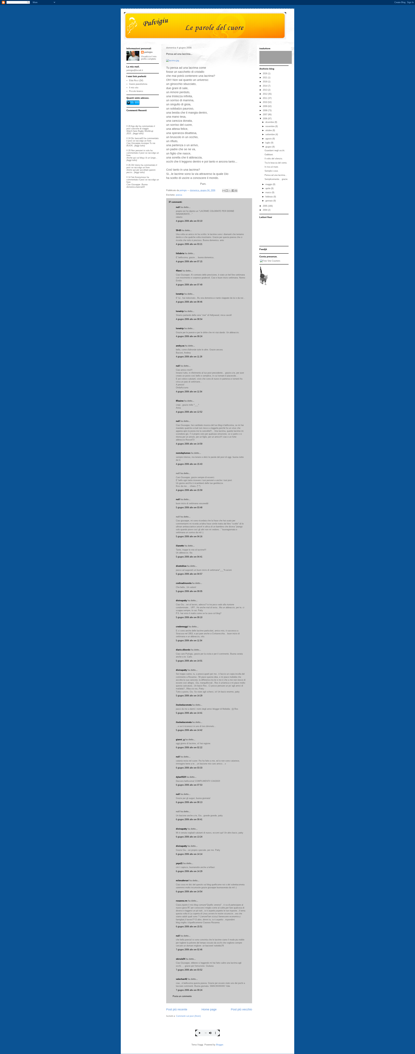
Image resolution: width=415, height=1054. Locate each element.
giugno (268, 147)
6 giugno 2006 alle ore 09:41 (189, 819)
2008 (265, 110)
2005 (265, 206)
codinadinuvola (183, 583)
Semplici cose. (272, 171)
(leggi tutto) (138, 133)
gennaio (269, 200)
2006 (265, 118)
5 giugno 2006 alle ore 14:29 (189, 695)
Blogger (219, 1044)
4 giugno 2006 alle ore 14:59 (189, 444)
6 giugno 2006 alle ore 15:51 (189, 926)
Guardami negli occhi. (275, 150)
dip (136, 126)
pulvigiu (148, 52)
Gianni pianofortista (138, 84)
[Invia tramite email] (223, 190)
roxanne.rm (181, 901)
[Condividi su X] (229, 190)
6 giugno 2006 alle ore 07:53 (189, 785)
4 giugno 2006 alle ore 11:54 (189, 391)
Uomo (137, 165)
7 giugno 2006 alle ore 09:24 (189, 990)
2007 (265, 114)
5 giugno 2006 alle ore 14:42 (189, 730)
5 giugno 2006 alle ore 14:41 (189, 713)
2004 (265, 210)
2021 (265, 77)
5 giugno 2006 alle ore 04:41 (189, 557)
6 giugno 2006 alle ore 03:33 (189, 768)
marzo (268, 192)
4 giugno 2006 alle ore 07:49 (189, 284)
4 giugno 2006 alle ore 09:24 (189, 336)
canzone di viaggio (140, 128)
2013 (265, 90)
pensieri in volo (143, 150)
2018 (265, 81)
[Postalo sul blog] (226, 190)
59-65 (178, 230)
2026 (265, 73)
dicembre (270, 122)
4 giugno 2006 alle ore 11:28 (189, 356)
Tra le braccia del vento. (276, 163)
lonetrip (180, 294)
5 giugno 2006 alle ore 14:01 (189, 661)
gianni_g (180, 739)
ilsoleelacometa (184, 705)
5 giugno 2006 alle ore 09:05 (189, 591)
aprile (268, 188)
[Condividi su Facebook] (233, 190)
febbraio (269, 196)
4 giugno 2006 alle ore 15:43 (189, 464)
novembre (270, 126)
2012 (265, 94)
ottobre (269, 130)
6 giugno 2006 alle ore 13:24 (189, 837)
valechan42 (181, 979)
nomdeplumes (183, 453)
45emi (179, 270)
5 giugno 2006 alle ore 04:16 (189, 536)
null (178, 207)
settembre (270, 134)
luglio (268, 142)
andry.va (180, 346)
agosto (268, 138)
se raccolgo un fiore (142, 141)
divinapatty (181, 600)
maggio (269, 184)
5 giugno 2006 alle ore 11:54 (189, 640)
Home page (209, 1009)
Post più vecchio (241, 1009)
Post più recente (176, 1009)
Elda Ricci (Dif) (136, 80)
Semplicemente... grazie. (276, 179)
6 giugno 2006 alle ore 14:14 (189, 854)
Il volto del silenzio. (274, 158)
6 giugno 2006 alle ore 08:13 (189, 802)
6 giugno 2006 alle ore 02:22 (189, 747)
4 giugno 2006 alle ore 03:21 (189, 244)
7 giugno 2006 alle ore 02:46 (189, 949)
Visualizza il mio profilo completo (148, 57)
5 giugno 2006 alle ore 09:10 (189, 617)
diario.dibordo (183, 650)
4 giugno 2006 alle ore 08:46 (189, 302)
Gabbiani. (269, 154)
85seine (180, 401)
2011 (265, 98)
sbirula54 (180, 959)
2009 (265, 106)
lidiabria (180, 253)
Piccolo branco (136, 91)
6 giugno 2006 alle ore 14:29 (189, 871)
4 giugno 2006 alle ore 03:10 (189, 221)
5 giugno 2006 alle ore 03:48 (189, 507)
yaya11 (179, 863)
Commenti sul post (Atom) (188, 1016)
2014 (265, 86)
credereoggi (182, 626)
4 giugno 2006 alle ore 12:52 (189, 412)
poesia (179, 195)
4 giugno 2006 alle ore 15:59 (189, 490)
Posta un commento (182, 996)
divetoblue (181, 566)
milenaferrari (182, 880)
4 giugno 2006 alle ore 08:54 (189, 319)
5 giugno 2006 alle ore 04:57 (189, 574)
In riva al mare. (272, 167)
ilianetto (180, 546)
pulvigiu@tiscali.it (134, 70)
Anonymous (140, 177)
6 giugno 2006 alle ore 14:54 (189, 891)
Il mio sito (133, 87)
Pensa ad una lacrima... (276, 175)
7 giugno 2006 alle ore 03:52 (189, 970)
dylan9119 (181, 777)
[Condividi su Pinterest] (236, 190)
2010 (265, 102)
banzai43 (139, 138)
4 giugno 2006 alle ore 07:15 (189, 261)
